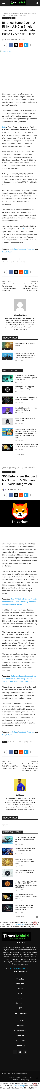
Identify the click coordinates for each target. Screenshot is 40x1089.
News (13, 18)
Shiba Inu (20, 979)
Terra (30, 259)
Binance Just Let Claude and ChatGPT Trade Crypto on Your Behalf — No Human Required (25, 355)
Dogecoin (20, 1003)
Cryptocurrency (6, 18)
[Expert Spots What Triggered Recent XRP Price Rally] (7, 389)
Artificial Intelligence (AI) (7, 358)
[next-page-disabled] (7, 364)
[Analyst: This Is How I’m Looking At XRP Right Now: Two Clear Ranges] (7, 447)
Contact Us (20, 1026)
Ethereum (20, 984)
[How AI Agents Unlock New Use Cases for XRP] (7, 421)
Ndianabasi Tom (12, 39)
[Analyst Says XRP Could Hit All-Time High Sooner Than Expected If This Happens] (7, 378)
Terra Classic (7, 262)
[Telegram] (26, 45)
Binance (10, 259)
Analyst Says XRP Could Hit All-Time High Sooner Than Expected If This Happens (26, 378)
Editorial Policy (20, 1030)
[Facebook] (11, 45)
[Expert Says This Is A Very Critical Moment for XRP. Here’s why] (7, 400)
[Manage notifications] (35, 1084)
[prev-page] (3, 364)
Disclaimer (20, 1035)
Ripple (20, 998)
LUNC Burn (23, 259)
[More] (30, 45)
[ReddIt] (21, 45)
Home (4, 13)
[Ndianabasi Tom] (3, 40)
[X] (16, 45)
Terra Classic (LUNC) (19, 262)
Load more (19, 454)
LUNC (16, 259)
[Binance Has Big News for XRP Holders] (7, 346)
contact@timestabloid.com (19, 968)
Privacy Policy (20, 1040)
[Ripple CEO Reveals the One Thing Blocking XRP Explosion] (7, 410)
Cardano (20, 989)
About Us (20, 1021)
